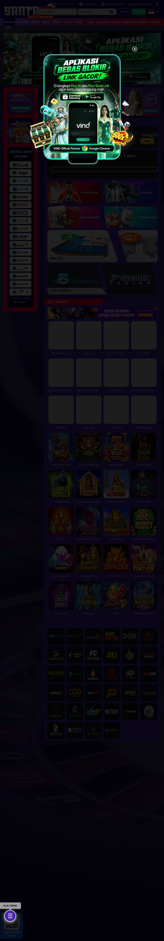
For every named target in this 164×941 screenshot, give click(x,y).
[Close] (135, 49)
